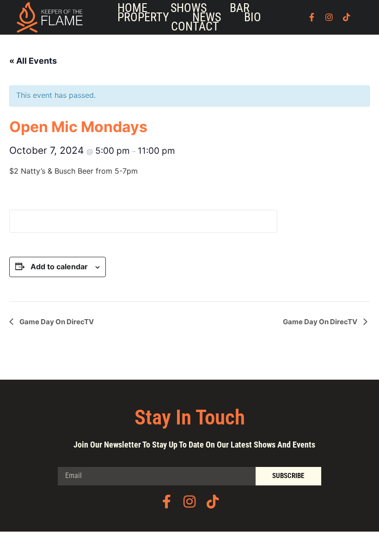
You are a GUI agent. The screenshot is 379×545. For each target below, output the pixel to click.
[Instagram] (329, 17)
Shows (189, 7)
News (206, 17)
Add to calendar (59, 266)
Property (143, 17)
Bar (240, 7)
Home (132, 7)
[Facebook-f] (311, 17)
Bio (252, 17)
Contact (195, 26)
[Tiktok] (346, 17)
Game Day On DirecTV (56, 321)
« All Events (33, 61)
